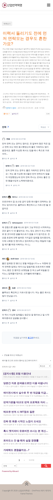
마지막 (31, 460)
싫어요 (15, 114)
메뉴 (47, 5)
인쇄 (47, 114)
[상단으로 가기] (26, 484)
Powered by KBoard (10, 471)
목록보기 (7, 23)
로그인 (30, 337)
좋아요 (7, 114)
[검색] (46, 466)
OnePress (36, 490)
